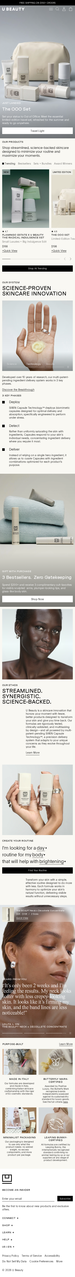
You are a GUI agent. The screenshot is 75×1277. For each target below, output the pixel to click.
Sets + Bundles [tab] (42, 163)
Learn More (9, 457)
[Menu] (51, 9)
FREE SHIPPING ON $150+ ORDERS (37, 2)
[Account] (64, 9)
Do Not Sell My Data (14, 1260)
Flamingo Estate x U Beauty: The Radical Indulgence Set (23, 236)
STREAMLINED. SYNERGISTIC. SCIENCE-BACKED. (26, 696)
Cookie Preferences (41, 1260)
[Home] (13, 9)
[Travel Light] (37, 71)
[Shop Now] (37, 539)
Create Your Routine (17, 840)
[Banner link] (37, 971)
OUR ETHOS (10, 684)
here (65, 1101)
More (59, 1260)
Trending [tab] (9, 163)
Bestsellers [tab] (24, 163)
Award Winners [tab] (62, 163)
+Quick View (9, 250)
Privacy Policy (10, 1255)
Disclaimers (26, 457)
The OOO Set (60, 234)
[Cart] (70, 9)
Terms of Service (32, 1255)
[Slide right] (70, 259)
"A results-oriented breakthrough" (27, 290)
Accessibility (52, 1255)
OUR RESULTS (11, 282)
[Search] (57, 9)
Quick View (22, 917)
